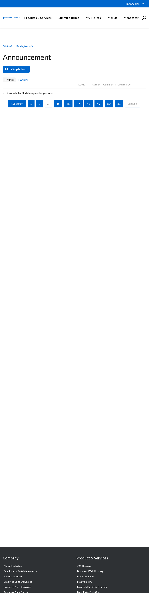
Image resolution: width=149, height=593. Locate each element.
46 (68, 103)
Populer (23, 79)
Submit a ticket (69, 17)
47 (78, 103)
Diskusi (7, 46)
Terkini (9, 79)
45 (58, 103)
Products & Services (38, 17)
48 (88, 103)
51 (119, 103)
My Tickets (93, 17)
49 (98, 103)
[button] (143, 17)
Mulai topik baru (16, 69)
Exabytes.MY (24, 46)
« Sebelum (17, 103)
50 (108, 103)
